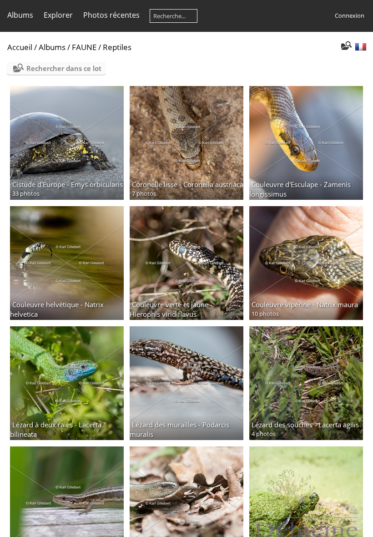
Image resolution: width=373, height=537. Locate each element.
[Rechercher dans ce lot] (345, 46)
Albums (20, 15)
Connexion (349, 15)
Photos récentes (111, 15)
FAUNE (84, 47)
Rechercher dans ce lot (63, 68)
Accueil (19, 47)
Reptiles (117, 47)
